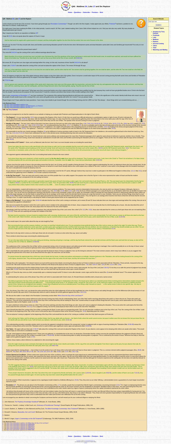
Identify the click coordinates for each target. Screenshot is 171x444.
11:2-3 (112, 264)
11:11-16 (15, 133)
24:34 (71, 182)
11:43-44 (88, 373)
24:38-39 (36, 241)
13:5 (119, 264)
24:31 (10, 36)
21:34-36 (122, 217)
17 (94, 6)
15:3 (44, 351)
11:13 (70, 191)
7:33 (38, 351)
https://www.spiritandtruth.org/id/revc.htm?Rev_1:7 (20, 107)
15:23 (31, 366)
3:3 (7, 211)
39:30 (8, 351)
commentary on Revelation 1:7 (20, 95)
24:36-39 (130, 324)
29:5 (21, 351)
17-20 (31, 351)
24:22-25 (99, 160)
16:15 (10, 211)
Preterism (112, 24)
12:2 (127, 148)
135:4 (125, 123)
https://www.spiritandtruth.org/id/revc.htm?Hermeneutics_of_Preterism (25, 106)
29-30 (52, 335)
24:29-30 (88, 326)
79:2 (14, 351)
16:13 (114, 123)
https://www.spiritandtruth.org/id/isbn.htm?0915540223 (21, 428)
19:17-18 (75, 351)
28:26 (139, 350)
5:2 (84, 209)
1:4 (45, 125)
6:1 (31, 306)
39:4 (27, 351)
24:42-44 (14, 52)
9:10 (55, 191)
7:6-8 (88, 123)
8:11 (140, 171)
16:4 (48, 351)
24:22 (11, 139)
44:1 (131, 123)
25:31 (23, 128)
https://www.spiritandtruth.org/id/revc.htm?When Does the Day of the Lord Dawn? (27, 423)
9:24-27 (95, 264)
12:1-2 (133, 171)
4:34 (84, 123)
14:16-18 (68, 320)
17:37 (32, 337)
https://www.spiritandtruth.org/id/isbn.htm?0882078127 (21, 427)
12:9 (41, 351)
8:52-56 (108, 373)
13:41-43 (106, 127)
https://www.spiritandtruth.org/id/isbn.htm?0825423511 (20, 425)
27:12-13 (21, 133)
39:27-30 (55, 345)
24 (86, 6)
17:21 (118, 123)
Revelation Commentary (58, 24)
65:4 (19, 125)
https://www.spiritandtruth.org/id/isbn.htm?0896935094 (21, 424)
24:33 (11, 195)
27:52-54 (7, 80)
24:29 (16, 269)
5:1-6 (113, 228)
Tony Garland (13, 109)
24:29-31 (24, 119)
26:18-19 (97, 123)
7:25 (87, 264)
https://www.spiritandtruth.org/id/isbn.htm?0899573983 (20, 429)
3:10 (90, 209)
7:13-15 (136, 373)
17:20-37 (13, 65)
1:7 (15, 385)
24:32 (7, 49)
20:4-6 (100, 148)
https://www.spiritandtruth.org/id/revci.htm (17, 104)
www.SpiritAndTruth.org (90, 440)
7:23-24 (105, 123)
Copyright (78, 440)
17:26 (48, 335)
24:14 (14, 206)
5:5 (28, 306)
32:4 (24, 351)
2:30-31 (106, 267)
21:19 (62, 191)
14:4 (84, 311)
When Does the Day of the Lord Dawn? (70, 295)
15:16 (38, 125)
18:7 (26, 125)
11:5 (68, 125)
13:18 (33, 125)
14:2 (92, 123)
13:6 (77, 191)
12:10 (118, 385)
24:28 (58, 351)
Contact (85, 442)
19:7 (51, 351)
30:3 (7, 133)
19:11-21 (83, 292)
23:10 (76, 380)
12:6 (102, 264)
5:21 (143, 123)
